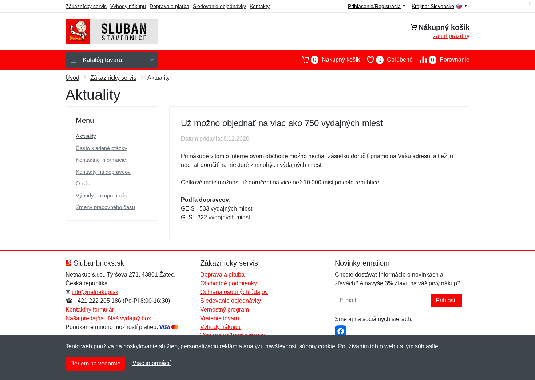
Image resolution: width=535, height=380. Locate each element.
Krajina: (433, 6)
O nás (83, 183)
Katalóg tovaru (102, 59)
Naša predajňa (85, 318)
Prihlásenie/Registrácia (374, 6)
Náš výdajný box (129, 318)
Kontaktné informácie (101, 160)
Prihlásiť (446, 300)
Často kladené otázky (101, 148)
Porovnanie (450, 59)
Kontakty (260, 6)
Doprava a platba (169, 6)
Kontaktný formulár (90, 309)
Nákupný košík (336, 59)
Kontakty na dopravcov (103, 172)
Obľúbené (395, 59)
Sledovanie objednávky (219, 6)
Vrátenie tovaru (219, 318)
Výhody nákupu (128, 6)
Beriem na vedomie (95, 363)
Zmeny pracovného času (105, 207)
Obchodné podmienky (228, 283)
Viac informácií (151, 363)
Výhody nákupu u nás (101, 195)
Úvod (72, 78)
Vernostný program (224, 309)
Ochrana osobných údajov (234, 292)
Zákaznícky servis (86, 6)
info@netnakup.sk (95, 292)
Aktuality (86, 136)
